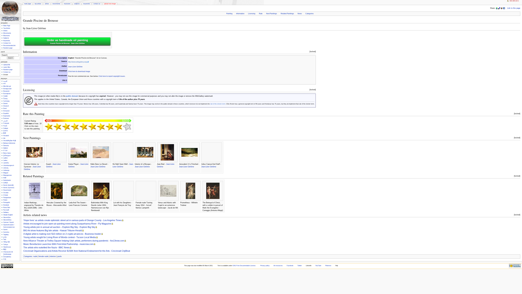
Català (5, 96)
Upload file (6, 64)
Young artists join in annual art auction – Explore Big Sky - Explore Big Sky (59, 227)
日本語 (5, 182)
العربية (5, 81)
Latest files (6, 67)
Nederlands (7, 180)
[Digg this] (502, 8)
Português (6, 202)
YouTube (318, 265)
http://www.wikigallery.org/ (77, 62)
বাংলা (4, 83)
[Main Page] (10, 10)
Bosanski (6, 91)
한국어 (5, 130)
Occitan (5, 192)
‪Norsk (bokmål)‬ (8, 185)
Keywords (86, 3)
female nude (43, 256)
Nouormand (7, 190)
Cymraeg (6, 101)
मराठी (4, 178)
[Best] (118, 126)
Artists (47, 3)
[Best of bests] (127, 126)
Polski (5, 200)
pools (60, 256)
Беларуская (7, 88)
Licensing (251, 14)
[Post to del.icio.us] (499, 8)
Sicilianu (6, 212)
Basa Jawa (7, 153)
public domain (72, 96)
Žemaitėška (7, 257)
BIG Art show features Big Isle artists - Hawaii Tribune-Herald (52, 230)
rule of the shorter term (217, 104)
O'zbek (5, 195)
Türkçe (5, 244)
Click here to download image (79, 71)
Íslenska (6, 145)
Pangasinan (7, 197)
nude (35, 256)
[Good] (92, 126)
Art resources (278, 265)
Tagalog (5, 234)
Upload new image (110, 3)
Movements (56, 3)
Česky (5, 98)
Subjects (77, 3)
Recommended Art (9, 45)
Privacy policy (265, 265)
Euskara (6, 118)
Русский (6, 210)
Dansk (5, 103)
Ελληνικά (6, 111)
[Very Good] (101, 126)
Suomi (5, 229)
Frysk (5, 126)
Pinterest (328, 265)
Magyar (5, 173)
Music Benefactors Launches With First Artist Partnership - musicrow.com (58, 244)
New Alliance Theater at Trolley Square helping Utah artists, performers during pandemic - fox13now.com (73, 241)
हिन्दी (4, 133)
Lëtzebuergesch (8, 165)
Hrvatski (6, 135)
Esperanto (6, 116)
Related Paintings (287, 14)
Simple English (8, 215)
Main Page (27, 3)
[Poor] (66, 126)
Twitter (299, 265)
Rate (260, 14)
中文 (4, 259)
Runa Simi (6, 207)
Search (3, 52)
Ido (4, 138)
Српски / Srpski (8, 222)
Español (6, 113)
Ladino (5, 158)
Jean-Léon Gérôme (36, 28)
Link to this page (513, 8)
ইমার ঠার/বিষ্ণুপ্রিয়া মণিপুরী (9, 140)
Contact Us (96, 3)
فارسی (5, 121)
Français (6, 123)
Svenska (6, 232)
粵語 (4, 249)
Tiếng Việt (6, 242)
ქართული (7, 155)
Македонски (7, 175)
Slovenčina (6, 217)
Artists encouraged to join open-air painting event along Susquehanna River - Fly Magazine (67, 224)
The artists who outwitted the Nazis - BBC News (46, 247)
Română (6, 205)
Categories (309, 14)
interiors (53, 256)
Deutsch (6, 106)
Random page (8, 48)
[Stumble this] (497, 8)
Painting (229, 14)
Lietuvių (5, 168)
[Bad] (57, 126)
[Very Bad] (48, 126)
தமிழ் (5, 237)
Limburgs (6, 170)
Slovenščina (7, 220)
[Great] (109, 126)
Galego (5, 128)
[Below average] (74, 126)
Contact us (6, 72)
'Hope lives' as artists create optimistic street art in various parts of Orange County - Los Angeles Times (72, 220)
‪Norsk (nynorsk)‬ (8, 187)
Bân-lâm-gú (7, 86)
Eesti (5, 108)
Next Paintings (271, 14)
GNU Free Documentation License (244, 265)
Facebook (290, 265)
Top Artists (38, 3)
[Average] (83, 126)
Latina (5, 160)
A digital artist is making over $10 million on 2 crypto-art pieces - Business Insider (62, 234)
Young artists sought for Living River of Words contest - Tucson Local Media (59, 237)
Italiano (5, 148)
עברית (5, 150)
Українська (7, 247)
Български (6, 93)
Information (240, 14)
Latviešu (6, 163)
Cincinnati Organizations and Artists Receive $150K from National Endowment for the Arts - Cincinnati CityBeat (76, 251)
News (300, 14)
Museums (67, 3)
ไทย (4, 239)
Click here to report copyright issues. (112, 76)
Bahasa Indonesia (9, 143)
